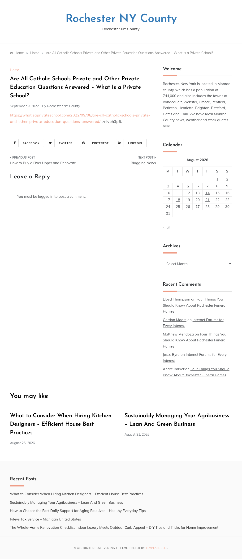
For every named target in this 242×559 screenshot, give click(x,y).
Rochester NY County (121, 19)
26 (188, 206)
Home (14, 70)
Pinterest (100, 143)
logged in (45, 196)
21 (207, 200)
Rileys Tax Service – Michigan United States (45, 519)
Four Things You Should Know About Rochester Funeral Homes (194, 305)
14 (207, 193)
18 (178, 200)
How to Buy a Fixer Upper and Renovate (43, 163)
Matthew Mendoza (178, 334)
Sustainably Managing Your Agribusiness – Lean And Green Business (66, 502)
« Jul (166, 227)
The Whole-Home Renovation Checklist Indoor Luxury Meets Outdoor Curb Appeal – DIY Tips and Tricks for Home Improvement (114, 527)
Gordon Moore (174, 320)
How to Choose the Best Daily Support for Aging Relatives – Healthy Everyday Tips (78, 510)
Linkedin (135, 143)
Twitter (66, 143)
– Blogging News (142, 163)
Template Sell (156, 548)
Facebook (31, 143)
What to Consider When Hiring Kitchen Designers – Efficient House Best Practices (60, 424)
